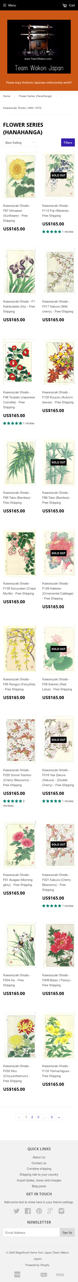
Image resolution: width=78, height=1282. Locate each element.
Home (6, 96)
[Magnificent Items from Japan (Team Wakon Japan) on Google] (50, 1212)
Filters (68, 142)
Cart (71, 5)
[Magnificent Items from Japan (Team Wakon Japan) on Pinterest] (39, 1212)
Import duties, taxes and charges (39, 1180)
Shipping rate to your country (39, 1174)
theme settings (63, 1202)
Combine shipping (39, 1168)
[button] (52, 231)
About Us (39, 1157)
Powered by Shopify (37, 1265)
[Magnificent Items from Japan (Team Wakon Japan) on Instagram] (61, 1212)
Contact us (39, 1163)
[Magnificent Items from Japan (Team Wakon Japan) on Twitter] (17, 1212)
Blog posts (39, 1186)
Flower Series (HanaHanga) (38, 96)
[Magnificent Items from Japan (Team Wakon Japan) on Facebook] (28, 1212)
